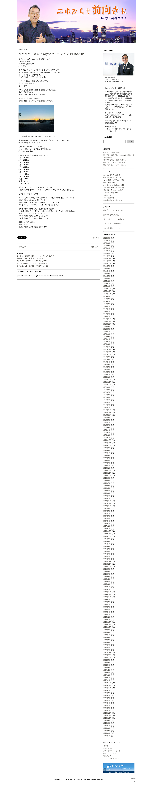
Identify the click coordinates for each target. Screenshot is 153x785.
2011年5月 (107, 700)
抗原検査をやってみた (111, 215)
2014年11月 (107, 594)
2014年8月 (107, 602)
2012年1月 (107, 680)
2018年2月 (107, 496)
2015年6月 (107, 577)
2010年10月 (107, 718)
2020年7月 (107, 422)
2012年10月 (107, 657)
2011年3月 (107, 705)
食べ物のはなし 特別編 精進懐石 (114, 160)
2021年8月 (107, 390)
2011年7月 (107, 695)
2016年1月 (107, 559)
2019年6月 (107, 455)
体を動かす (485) (109, 182)
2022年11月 (107, 352)
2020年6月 (107, 425)
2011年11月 (107, 685)
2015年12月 (107, 561)
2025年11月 (107, 261)
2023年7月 (107, 331)
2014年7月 (107, 604)
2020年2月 (107, 435)
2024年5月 (107, 306)
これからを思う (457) (110, 193)
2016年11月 (107, 534)
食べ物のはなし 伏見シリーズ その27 (30, 258)
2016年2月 (107, 556)
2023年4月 (107, 339)
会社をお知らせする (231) (112, 177)
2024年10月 (107, 294)
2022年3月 (107, 372)
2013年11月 (107, 624)
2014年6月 (107, 607)
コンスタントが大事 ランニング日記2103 (31, 261)
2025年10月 (107, 263)
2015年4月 (107, 582)
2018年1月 (107, 498)
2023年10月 (107, 324)
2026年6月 (107, 243)
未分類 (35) (107, 195)
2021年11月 (107, 382)
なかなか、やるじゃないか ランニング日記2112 (51, 54)
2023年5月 (107, 337)
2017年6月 (107, 516)
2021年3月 (107, 402)
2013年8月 (107, 632)
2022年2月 (107, 374)
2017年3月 (107, 523)
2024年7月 (107, 301)
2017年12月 (107, 501)
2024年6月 (107, 304)
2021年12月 (107, 379)
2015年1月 (107, 589)
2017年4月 (107, 521)
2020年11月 (107, 412)
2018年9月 (107, 478)
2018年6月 (107, 486)
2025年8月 (107, 268)
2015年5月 (107, 579)
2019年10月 (107, 445)
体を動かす (95, 238)
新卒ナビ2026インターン (112, 751)
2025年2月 (107, 283)
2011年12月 (107, 683)
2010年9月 (107, 720)
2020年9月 (107, 417)
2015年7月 (107, 574)
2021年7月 (107, 392)
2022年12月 (107, 349)
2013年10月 (107, 627)
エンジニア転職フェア (111, 758)
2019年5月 (107, 458)
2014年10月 (107, 597)
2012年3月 (107, 675)
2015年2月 (107, 587)
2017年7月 (107, 513)
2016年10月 (107, 536)
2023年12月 (107, 319)
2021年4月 (107, 400)
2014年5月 (107, 609)
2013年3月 (107, 645)
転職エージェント (109, 753)
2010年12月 (107, 713)
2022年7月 (107, 362)
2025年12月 (107, 258)
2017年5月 (107, 518)
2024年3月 (107, 311)
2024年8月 (107, 299)
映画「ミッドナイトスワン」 (113, 210)
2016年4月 (107, 551)
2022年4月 (107, 369)
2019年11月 (107, 443)
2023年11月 (107, 321)
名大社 (105, 746)
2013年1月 (107, 650)
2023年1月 (107, 347)
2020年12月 (107, 410)
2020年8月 (107, 420)
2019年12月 (107, 440)
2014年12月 (107, 592)
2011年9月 (107, 690)
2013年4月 (107, 642)
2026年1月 (107, 256)
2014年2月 (107, 617)
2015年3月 (107, 584)
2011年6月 (107, 698)
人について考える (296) (111, 175)
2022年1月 (107, 377)
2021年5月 (107, 397)
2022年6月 (107, 364)
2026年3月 (107, 251)
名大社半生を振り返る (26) (112, 200)
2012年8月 (107, 662)
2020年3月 (107, 433)
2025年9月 (107, 266)
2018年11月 (107, 473)
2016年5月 (107, 549)
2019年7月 (107, 453)
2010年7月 (107, 726)
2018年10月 (107, 475)
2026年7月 (107, 241)
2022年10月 (107, 354)
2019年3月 (107, 463)
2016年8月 (107, 541)
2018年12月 (107, 470)
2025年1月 (107, 286)
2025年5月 (107, 276)
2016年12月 (107, 531)
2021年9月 (107, 387)
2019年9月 (107, 448)
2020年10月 (107, 415)
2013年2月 (107, 647)
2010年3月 (107, 736)
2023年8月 (107, 329)
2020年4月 (107, 430)
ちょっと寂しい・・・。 (111, 228)
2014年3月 (107, 614)
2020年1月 (107, 438)
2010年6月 (107, 728)
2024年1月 (107, 316)
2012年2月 (107, 678)
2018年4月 (107, 491)
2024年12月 (107, 288)
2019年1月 (107, 468)
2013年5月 (107, 640)
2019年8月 (107, 450)
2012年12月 (107, 652)
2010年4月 (107, 733)
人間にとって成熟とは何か (112, 224)
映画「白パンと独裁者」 (111, 153)
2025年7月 (107, 271)
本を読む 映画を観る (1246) (113, 188)
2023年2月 (107, 344)
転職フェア (107, 756)
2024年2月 (107, 314)
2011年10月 (107, 688)
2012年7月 (107, 665)
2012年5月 (107, 670)
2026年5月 (107, 246)
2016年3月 (107, 554)
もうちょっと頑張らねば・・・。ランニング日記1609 (35, 256)
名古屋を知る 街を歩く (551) (113, 185)
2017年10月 (107, 506)
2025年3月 (107, 281)
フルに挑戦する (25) (110, 198)
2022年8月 (107, 359)
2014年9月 (107, 599)
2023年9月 (107, 326)
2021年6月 (107, 395)
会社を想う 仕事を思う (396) (113, 180)
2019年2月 (107, 465)
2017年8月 (107, 511)
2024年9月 (107, 296)
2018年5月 (107, 488)
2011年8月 (107, 693)
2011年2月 (107, 708)
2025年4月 (107, 278)
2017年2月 (107, 526)
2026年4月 (107, 248)
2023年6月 (107, 334)
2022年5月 (107, 367)
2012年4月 (107, 673)
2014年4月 (107, 612)
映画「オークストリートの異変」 (115, 162)
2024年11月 (107, 291)
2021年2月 (107, 405)
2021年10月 (107, 384)
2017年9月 (107, 508)
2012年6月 (107, 667)
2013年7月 (107, 635)
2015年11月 (107, 564)
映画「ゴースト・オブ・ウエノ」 (115, 165)
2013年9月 (107, 630)
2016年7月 (107, 544)
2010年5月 (107, 731)
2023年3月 (107, 342)
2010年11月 (107, 715)
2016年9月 (107, 539)
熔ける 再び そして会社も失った (115, 219)
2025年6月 (107, 273)
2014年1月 (107, 619)
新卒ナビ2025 (108, 748)
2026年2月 (107, 253)
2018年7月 (107, 483)
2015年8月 (107, 571)
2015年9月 (107, 569)
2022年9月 (107, 357)
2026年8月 (107, 238)
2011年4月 (107, 703)
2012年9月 (107, 660)
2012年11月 (107, 655)
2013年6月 (107, 637)
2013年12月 (107, 622)
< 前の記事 (21, 247)
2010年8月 (107, 723)
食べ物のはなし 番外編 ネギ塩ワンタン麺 (32, 266)
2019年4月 (107, 460)
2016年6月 (107, 546)
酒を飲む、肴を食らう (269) (113, 190)
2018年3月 (107, 493)
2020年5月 (107, 428)
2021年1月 (107, 407)
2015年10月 (107, 566)
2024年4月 (107, 309)
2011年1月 (107, 710)
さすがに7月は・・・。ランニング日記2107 (32, 263)
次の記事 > (95, 247)
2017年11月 (107, 503)
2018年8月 (107, 480)
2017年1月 (107, 528)
